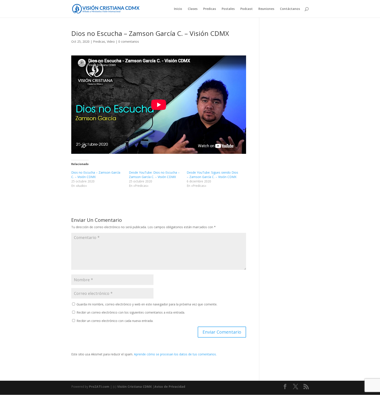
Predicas (209, 9)
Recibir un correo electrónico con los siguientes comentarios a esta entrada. (131, 312)
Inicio (178, 9)
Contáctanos (290, 9)
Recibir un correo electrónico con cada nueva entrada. (115, 321)
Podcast (246, 9)
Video (111, 41)
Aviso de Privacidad (169, 386)
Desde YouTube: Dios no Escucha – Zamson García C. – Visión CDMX (154, 174)
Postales (228, 9)
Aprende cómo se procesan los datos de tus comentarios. (175, 354)
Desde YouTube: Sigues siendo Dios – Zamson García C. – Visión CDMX (212, 174)
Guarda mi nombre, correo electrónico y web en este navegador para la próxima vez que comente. (147, 304)
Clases (192, 9)
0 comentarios (128, 41)
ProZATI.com (99, 386)
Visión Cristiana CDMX (135, 386)
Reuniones (266, 9)
